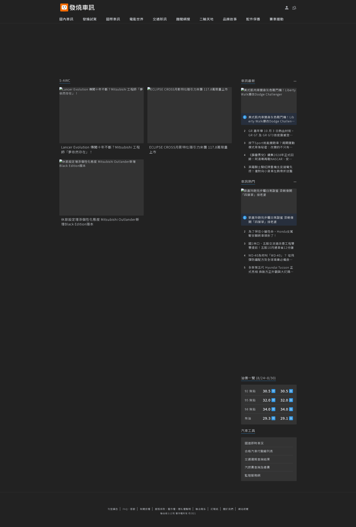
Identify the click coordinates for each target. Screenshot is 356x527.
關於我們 (228, 509)
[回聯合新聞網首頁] (64, 7)
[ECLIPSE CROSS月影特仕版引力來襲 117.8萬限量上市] (189, 115)
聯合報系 (201, 509)
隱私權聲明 (184, 509)
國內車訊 (66, 18)
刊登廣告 (113, 509)
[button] (294, 7)
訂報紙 (214, 509)
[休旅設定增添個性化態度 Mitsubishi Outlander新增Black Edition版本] (101, 187)
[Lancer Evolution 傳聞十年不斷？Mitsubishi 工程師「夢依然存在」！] (101, 115)
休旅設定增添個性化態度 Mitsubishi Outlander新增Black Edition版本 (100, 221)
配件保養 (253, 18)
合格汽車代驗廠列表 (259, 451)
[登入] (287, 7)
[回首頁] (82, 7)
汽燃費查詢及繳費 (257, 467)
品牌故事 (230, 18)
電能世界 (136, 18)
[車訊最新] (295, 81)
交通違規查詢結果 (257, 459)
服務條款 (160, 509)
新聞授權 (145, 509)
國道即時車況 (254, 443)
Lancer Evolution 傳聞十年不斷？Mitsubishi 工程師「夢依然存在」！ (100, 149)
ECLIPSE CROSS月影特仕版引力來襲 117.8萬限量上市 (188, 149)
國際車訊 (113, 18)
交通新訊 (160, 18)
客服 (132, 509)
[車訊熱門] (295, 182)
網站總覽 (243, 509)
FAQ (125, 509)
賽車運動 (277, 18)
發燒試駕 (90, 18)
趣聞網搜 (183, 18)
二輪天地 (207, 18)
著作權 (172, 509)
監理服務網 (253, 475)
